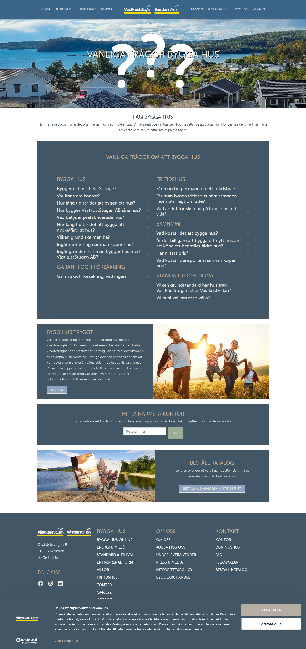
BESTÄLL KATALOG (231, 569)
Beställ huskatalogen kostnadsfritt (212, 488)
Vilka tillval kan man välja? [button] (183, 298)
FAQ (219, 554)
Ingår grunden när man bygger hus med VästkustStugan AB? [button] (98, 254)
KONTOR (223, 539)
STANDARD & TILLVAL (115, 554)
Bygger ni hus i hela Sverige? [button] (86, 188)
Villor (45, 9)
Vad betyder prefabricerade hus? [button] (90, 217)
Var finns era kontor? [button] (78, 196)
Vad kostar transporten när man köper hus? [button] (196, 263)
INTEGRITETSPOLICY (174, 569)
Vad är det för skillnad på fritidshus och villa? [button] (197, 211)
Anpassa (268, 623)
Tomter (106, 9)
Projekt (197, 9)
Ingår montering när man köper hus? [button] (95, 244)
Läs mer (57, 390)
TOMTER (104, 584)
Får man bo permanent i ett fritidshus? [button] (196, 188)
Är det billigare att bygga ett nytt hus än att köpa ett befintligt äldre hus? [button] (197, 243)
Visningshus (86, 9)
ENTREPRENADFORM (115, 562)
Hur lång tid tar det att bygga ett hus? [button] (96, 203)
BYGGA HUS (216, 9)
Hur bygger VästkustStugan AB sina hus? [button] (99, 210)
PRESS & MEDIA (169, 562)
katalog (241, 9)
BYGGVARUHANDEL (173, 577)
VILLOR (103, 569)
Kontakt (259, 9)
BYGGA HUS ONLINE (114, 539)
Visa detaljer (64, 641)
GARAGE (104, 592)
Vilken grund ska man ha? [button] (83, 237)
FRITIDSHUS (107, 577)
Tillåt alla (271, 610)
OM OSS (163, 539)
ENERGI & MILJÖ (111, 547)
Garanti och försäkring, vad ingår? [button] (92, 276)
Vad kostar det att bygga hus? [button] (187, 233)
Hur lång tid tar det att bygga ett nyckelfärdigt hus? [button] (90, 227)
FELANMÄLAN (227, 562)
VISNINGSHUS (227, 547)
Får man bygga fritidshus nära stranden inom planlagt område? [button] (196, 198)
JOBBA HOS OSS (170, 547)
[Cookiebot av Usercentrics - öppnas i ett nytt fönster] (27, 641)
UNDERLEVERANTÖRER (176, 554)
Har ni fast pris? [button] (172, 253)
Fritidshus (63, 9)
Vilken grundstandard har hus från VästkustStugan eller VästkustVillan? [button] (193, 287)
